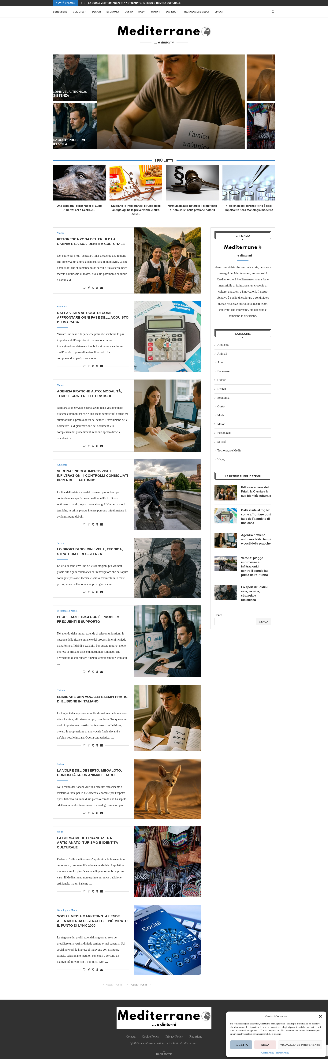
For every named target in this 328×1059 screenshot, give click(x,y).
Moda (141, 11)
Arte (220, 362)
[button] (320, 1016)
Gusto (129, 11)
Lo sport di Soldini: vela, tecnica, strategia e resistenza (254, 593)
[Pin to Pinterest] (97, 288)
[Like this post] (84, 288)
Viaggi (218, 11)
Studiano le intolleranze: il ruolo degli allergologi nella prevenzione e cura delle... (136, 209)
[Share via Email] (101, 288)
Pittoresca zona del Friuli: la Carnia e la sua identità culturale (256, 491)
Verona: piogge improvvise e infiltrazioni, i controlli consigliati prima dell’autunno (92, 475)
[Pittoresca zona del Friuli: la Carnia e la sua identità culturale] (167, 260)
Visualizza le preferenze (300, 1044)
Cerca (218, 615)
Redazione (195, 1036)
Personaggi (224, 432)
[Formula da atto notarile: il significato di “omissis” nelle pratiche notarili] (192, 182)
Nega (265, 1044)
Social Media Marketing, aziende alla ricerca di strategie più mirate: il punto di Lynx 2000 (146, 3)
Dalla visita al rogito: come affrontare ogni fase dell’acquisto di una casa (93, 317)
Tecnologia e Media (196, 11)
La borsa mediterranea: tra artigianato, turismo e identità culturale (234, 140)
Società (171, 11)
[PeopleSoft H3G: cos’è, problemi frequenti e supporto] (167, 641)
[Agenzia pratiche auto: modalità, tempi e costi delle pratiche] (167, 416)
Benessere (60, 11)
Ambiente (223, 344)
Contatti (131, 1036)
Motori (155, 11)
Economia (112, 11)
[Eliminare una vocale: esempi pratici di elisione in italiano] (127, 101)
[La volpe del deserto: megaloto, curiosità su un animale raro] (239, 77)
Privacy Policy (282, 1052)
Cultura (78, 11)
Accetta (241, 1044)
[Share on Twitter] (92, 288)
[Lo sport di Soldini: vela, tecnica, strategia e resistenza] (167, 568)
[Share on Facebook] (89, 288)
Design (96, 11)
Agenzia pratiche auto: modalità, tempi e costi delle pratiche (256, 539)
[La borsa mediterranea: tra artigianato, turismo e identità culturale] (239, 126)
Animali (222, 353)
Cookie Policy (267, 1052)
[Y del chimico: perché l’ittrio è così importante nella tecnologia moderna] (248, 182)
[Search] (273, 11)
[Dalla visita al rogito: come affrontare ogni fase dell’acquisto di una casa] (167, 336)
